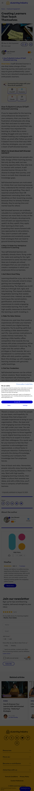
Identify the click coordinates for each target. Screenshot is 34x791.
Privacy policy (20, 384)
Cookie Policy (29, 384)
